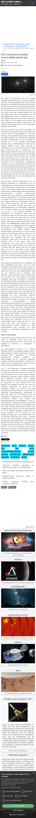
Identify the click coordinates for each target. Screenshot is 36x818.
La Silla (32, 448)
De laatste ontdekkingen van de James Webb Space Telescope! (18, 554)
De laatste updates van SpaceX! (18, 665)
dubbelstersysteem (28, 454)
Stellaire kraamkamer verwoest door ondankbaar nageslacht (18, 482)
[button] (18, 788)
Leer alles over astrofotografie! (18, 609)
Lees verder (12, 785)
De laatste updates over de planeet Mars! (18, 693)
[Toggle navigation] (32, 3)
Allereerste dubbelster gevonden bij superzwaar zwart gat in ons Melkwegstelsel (18, 466)
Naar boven (30, 527)
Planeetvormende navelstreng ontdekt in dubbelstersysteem (18, 477)
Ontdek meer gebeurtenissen (18, 751)
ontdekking (22, 445)
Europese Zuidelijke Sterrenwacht (11, 451)
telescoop (31, 445)
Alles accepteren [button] (18, 806)
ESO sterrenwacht (15, 454)
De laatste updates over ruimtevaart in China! (18, 638)
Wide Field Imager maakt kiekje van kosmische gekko (18, 472)
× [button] (34, 773)
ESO (17, 448)
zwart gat (31, 451)
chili (3, 448)
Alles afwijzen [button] (18, 810)
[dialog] (18, 794)
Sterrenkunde (18, 65)
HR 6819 (24, 457)
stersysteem (5, 457)
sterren (14, 445)
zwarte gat (5, 454)
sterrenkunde (6, 445)
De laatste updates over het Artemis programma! (18, 582)
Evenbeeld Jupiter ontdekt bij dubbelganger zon (18, 462)
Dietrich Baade (15, 457)
